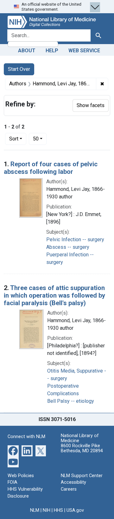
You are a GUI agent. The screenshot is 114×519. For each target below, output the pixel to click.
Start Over (19, 69)
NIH (46, 510)
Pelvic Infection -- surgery (75, 239)
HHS (58, 510)
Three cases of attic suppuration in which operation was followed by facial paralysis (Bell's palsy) (54, 295)
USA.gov (75, 510)
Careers (69, 489)
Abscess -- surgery (67, 247)
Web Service (84, 51)
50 (40, 138)
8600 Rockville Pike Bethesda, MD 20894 (82, 448)
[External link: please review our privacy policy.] (13, 450)
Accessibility (73, 482)
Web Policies (21, 475)
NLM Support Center (82, 475)
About (26, 51)
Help (52, 51)
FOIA (12, 482)
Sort (13, 139)
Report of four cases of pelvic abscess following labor (51, 167)
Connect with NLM (26, 436)
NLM (34, 510)
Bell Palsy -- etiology (70, 401)
